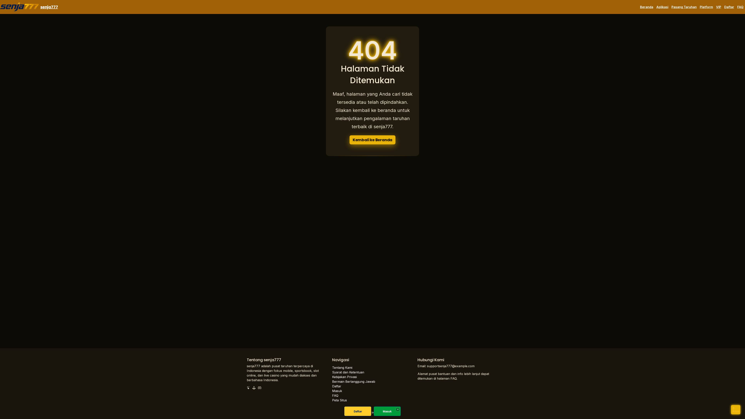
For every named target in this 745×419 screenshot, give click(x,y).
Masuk (337, 391)
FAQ (740, 7)
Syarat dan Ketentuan (348, 372)
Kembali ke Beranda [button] (372, 140)
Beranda (646, 7)
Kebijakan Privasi (344, 377)
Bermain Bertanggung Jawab (353, 382)
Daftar (729, 7)
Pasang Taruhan (684, 7)
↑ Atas (735, 409)
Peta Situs (339, 400)
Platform (706, 7)
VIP (718, 7)
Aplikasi (662, 7)
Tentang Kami (342, 368)
